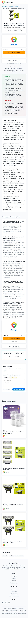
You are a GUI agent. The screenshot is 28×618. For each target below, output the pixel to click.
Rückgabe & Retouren (14, 596)
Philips (16, 6)
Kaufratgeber (14, 576)
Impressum (14, 589)
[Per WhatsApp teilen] (16, 61)
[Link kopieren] (19, 61)
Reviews (11, 6)
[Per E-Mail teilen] (13, 61)
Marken (14, 580)
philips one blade (19, 555)
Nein (18, 356)
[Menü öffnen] (25, 2)
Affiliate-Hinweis (14, 593)
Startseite (5, 6)
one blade (5, 555)
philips (11, 555)
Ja (10, 356)
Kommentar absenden (18, 389)
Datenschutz (14, 591)
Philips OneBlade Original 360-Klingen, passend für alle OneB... (12, 541)
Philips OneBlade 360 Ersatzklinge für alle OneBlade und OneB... (13, 505)
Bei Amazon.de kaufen (15, 52)
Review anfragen (14, 582)
